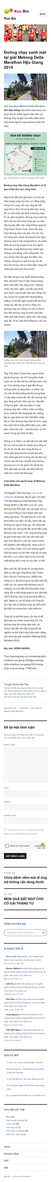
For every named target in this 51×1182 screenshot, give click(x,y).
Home (7, 1146)
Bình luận (10, 744)
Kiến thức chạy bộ (14, 1134)
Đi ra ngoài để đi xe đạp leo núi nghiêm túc (25, 1095)
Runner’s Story (11, 1153)
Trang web (10, 815)
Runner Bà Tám (10, 708)
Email (8, 801)
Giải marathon (11, 106)
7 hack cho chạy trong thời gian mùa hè (24, 1062)
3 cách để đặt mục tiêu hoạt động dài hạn (25, 1079)
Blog (8, 1117)
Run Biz (10, 18)
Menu (42, 14)
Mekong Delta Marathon (32, 106)
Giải (6, 1167)
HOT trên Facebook (15, 1131)
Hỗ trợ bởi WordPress (22, 1176)
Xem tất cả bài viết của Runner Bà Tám (20, 697)
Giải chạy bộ (36, 708)
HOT (6, 1160)
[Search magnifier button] (44, 933)
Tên (7, 788)
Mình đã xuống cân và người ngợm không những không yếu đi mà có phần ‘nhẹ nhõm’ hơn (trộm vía (25, 972)
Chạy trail (10, 1124)
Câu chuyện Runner (15, 1120)
